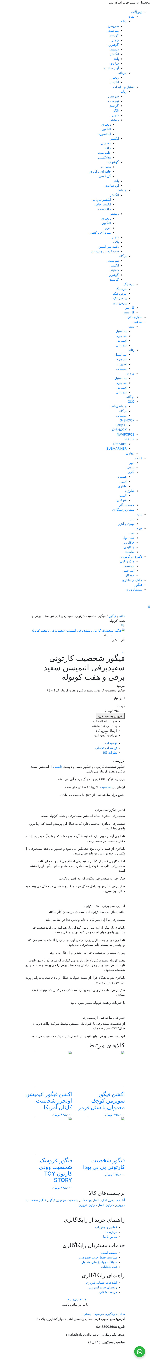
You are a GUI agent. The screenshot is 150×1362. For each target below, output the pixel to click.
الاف (104, 1200)
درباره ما (111, 1232)
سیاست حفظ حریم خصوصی (98, 1257)
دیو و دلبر (86, 1200)
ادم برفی (115, 1200)
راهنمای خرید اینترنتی (103, 1287)
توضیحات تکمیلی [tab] (106, 748)
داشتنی (57, 767)
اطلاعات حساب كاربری (101, 1283)
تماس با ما (110, 1237)
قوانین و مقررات (106, 1227)
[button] (123, 625)
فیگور (112, 616)
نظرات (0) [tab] (110, 752)
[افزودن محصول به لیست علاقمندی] (123, 651)
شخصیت (105, 787)
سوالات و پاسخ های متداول (99, 1262)
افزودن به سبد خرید (110, 716)
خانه (122, 616)
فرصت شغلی (108, 1292)
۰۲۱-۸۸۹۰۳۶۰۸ (76, 1300)
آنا (123, 1200)
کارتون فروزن (88, 1205)
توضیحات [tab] (111, 743)
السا (96, 1200)
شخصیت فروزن (67, 1200)
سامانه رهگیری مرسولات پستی (104, 1314)
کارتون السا (106, 1205)
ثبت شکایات (109, 1267)
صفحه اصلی (109, 1253)
